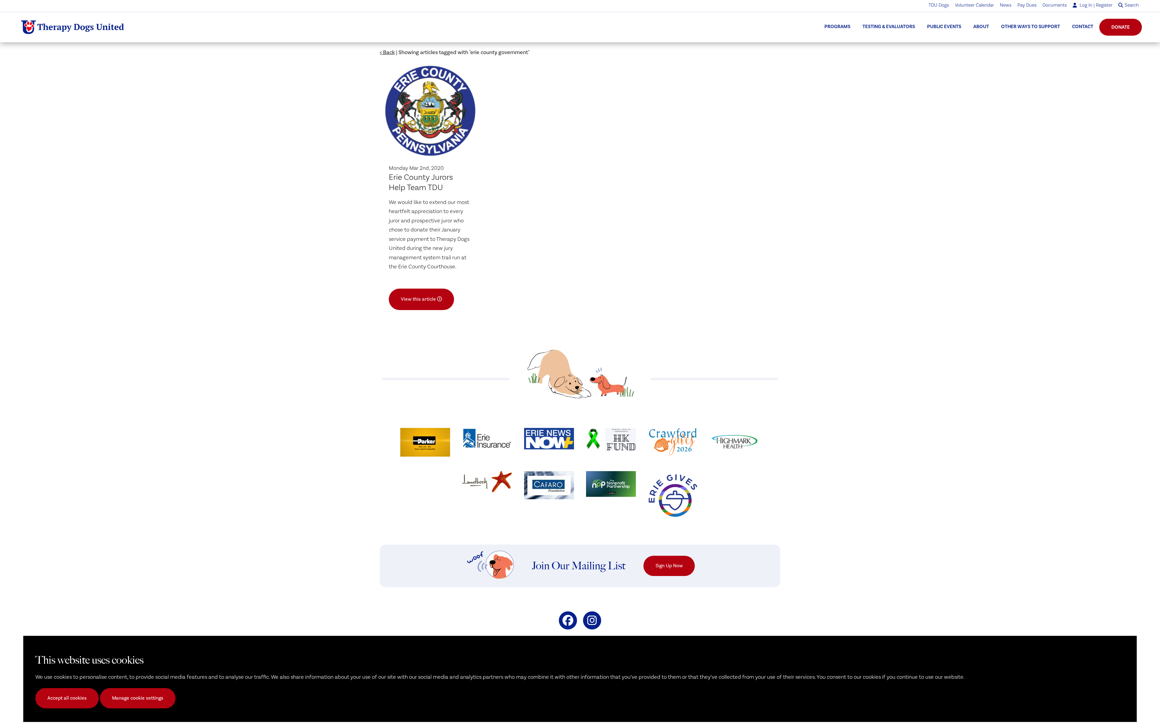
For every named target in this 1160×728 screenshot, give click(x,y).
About (981, 27)
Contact (1082, 27)
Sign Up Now (669, 566)
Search (1132, 5)
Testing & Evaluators (888, 27)
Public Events (944, 27)
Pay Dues (1026, 5)
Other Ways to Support (1030, 27)
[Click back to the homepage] (72, 27)
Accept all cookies (67, 698)
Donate (1120, 27)
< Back (387, 52)
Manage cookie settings (137, 698)
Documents (1054, 5)
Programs (837, 27)
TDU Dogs (939, 5)
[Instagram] (592, 620)
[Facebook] (568, 620)
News (1005, 5)
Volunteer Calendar (974, 5)
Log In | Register (1095, 5)
